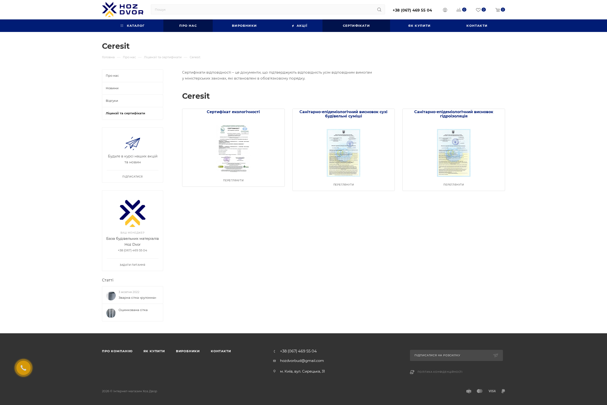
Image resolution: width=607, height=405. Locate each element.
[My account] (445, 10)
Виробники (188, 351)
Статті (107, 280)
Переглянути (233, 180)
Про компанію (117, 351)
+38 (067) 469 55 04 (412, 10)
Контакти (221, 351)
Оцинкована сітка (133, 310)
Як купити (154, 351)
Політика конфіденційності (440, 372)
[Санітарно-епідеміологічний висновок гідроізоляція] (454, 150)
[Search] (379, 9)
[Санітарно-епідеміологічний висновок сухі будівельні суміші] (344, 150)
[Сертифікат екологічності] (233, 146)
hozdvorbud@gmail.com (302, 360)
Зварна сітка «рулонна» (137, 297)
